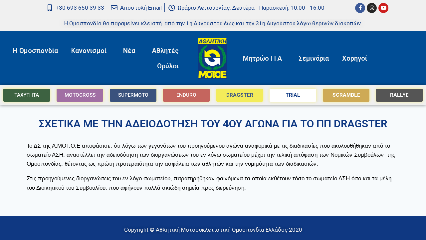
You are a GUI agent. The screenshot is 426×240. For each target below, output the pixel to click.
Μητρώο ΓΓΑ (262, 58)
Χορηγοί (354, 58)
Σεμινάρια (314, 58)
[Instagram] (372, 8)
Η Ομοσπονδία (35, 51)
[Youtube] (383, 8)
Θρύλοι (168, 66)
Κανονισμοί (88, 51)
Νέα (129, 51)
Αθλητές (165, 51)
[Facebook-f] (360, 8)
